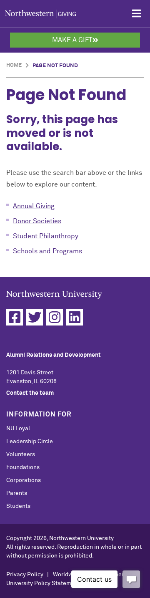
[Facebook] (14, 317)
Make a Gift (72, 40)
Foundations (23, 467)
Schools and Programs (47, 251)
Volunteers (20, 454)
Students (18, 506)
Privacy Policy (24, 575)
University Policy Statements (44, 583)
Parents (16, 493)
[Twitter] (34, 317)
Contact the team (30, 393)
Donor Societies (37, 221)
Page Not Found (55, 65)
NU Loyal (18, 428)
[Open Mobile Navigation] (136, 13)
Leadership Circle (29, 441)
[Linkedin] (74, 317)
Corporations (23, 480)
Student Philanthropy (45, 236)
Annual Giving (34, 206)
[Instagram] (54, 317)
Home (14, 65)
